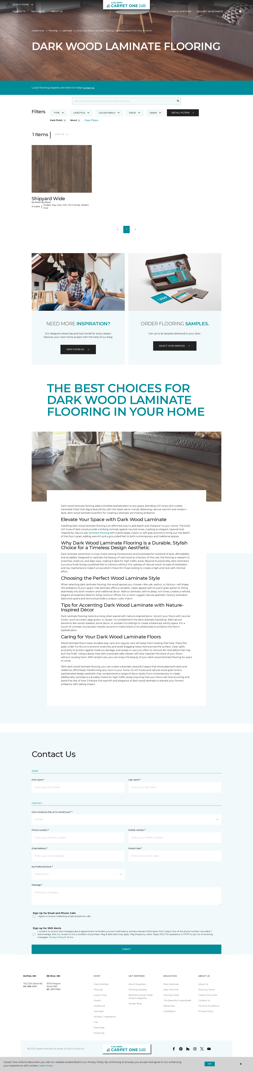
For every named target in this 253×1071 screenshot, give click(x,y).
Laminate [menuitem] (99, 1011)
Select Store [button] (21, 4)
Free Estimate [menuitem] (101, 984)
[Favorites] (234, 11)
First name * (38, 780)
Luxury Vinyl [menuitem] (100, 995)
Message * (37, 885)
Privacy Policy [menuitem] (205, 1011)
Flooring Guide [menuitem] (171, 995)
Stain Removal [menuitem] (171, 984)
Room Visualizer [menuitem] (137, 984)
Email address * (39, 848)
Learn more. (46, 1065)
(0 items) (240, 11)
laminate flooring (99, 532)
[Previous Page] (117, 229)
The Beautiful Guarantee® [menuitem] (177, 1000)
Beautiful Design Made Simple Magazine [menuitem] (141, 996)
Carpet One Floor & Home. (49, 1048)
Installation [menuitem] (169, 1011)
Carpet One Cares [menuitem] (207, 995)
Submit (126, 949)
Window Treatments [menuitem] (105, 1016)
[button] (229, 11)
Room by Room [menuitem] (206, 989)
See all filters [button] (181, 112)
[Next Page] (135, 229)
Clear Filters (91, 120)
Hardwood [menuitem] (99, 1006)
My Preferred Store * (42, 867)
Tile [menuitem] (96, 1022)
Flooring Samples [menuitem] (138, 989)
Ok (209, 1063)
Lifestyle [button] (79, 112)
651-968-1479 (30, 986)
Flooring (53, 30)
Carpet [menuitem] (97, 1000)
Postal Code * (135, 848)
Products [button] (19, 11)
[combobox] (123, 101)
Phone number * (40, 830)
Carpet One (38, 30)
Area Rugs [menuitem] (99, 1027)
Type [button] (57, 112)
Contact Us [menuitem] (204, 1000)
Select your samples (172, 345)
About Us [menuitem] (203, 984)
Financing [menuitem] (99, 1033)
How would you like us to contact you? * (52, 812)
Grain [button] (153, 112)
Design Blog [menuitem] (135, 1003)
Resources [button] (38, 11)
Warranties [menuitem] (169, 1006)
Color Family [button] (107, 112)
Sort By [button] (59, 134)
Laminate (67, 30)
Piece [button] (132, 112)
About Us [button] (57, 11)
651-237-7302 (53, 989)
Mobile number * (137, 830)
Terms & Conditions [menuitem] (208, 1006)
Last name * (134, 780)
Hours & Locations (179, 11)
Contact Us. (89, 88)
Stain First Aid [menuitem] (170, 989)
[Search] (178, 101)
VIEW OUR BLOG (75, 349)
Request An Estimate (210, 11)
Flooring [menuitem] (98, 989)
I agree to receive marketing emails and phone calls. (64, 916)
